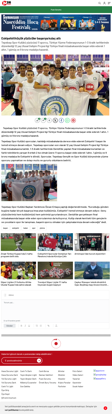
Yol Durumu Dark (8, 382)
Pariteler (62, 386)
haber (25, 228)
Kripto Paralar (64, 382)
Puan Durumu (56, 10)
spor (34, 228)
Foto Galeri (77, 371)
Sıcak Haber (78, 386)
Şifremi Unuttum (8, 398)
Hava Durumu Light (9, 371)
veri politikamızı (12, 410)
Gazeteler (77, 382)
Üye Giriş (5, 390)
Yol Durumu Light (9, 379)
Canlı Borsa (44, 371)
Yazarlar (76, 379)
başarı (5, 228)
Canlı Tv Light (7, 386)
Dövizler (61, 375)
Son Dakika (25, 386)
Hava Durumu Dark (9, 375)
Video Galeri (78, 375)
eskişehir (15, 228)
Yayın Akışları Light (28, 375)
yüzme (42, 228)
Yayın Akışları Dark (28, 379)
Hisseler (61, 379)
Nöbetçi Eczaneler (28, 382)
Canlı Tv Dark (26, 371)
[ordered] (37, 325)
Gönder (9, 325)
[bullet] (41, 325)
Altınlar (61, 371)
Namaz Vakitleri (46, 375)
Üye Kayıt (5, 394)
